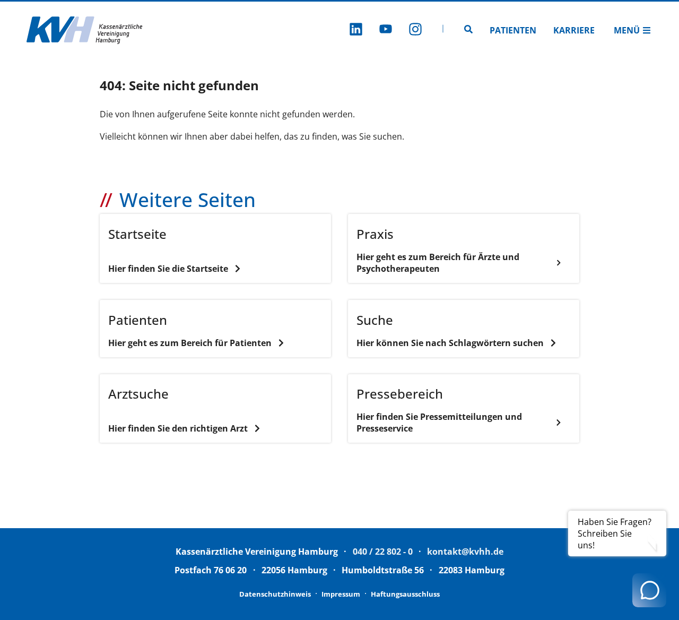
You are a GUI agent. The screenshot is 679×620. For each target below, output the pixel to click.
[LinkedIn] (356, 30)
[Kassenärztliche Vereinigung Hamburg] (84, 30)
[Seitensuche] (468, 30)
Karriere (574, 30)
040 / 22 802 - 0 (383, 551)
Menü (627, 30)
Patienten (513, 30)
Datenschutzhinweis (275, 594)
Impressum (340, 594)
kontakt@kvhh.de (465, 551)
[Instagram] (415, 30)
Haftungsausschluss (405, 594)
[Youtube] (385, 30)
